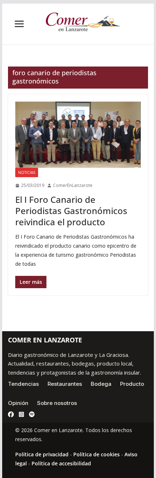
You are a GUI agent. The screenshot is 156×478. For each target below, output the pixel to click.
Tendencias (23, 383)
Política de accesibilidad (61, 463)
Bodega (101, 383)
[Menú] (19, 23)
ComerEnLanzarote (73, 185)
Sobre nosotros (57, 403)
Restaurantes (65, 383)
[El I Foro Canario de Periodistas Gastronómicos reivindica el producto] (77, 135)
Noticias (26, 172)
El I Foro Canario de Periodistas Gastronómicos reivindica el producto (71, 210)
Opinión (18, 403)
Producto (132, 383)
